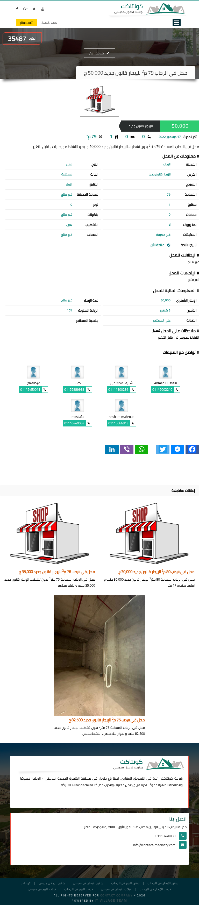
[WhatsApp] (141, 449)
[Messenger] (177, 449)
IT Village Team (111, 900)
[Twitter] (163, 449)
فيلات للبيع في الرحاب (78, 889)
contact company (116, 895)
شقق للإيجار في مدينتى (88, 883)
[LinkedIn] (112, 449)
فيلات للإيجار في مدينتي (116, 889)
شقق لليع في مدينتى (52, 883)
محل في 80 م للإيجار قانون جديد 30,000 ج (156, 571)
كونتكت (26, 883)
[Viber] (127, 449)
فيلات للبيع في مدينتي (42, 889)
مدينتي (50, 778)
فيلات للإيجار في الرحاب (155, 889)
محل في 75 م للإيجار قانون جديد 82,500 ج (107, 720)
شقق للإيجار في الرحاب (162, 883)
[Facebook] (192, 449)
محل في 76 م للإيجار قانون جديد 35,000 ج (57, 571)
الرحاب (36, 778)
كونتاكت (167, 778)
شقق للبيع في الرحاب (125, 883)
